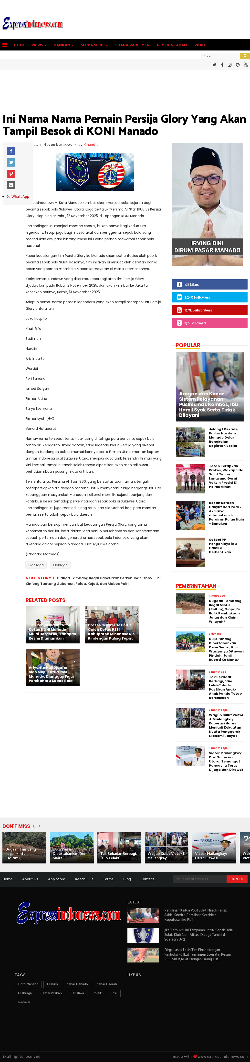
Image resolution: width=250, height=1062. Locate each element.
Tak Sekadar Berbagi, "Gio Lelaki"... (118, 856)
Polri (113, 993)
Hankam (62, 45)
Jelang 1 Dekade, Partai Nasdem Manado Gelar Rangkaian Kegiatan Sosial (224, 437)
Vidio (199, 45)
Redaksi (24, 1002)
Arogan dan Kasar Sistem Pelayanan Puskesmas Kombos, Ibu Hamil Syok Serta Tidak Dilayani (208, 404)
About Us (30, 879)
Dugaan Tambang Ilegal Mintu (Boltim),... (20, 854)
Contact (147, 879)
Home (19, 45)
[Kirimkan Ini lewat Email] (11, 185)
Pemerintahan (172, 45)
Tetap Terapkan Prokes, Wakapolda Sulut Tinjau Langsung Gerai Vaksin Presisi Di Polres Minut (226, 476)
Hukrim (52, 984)
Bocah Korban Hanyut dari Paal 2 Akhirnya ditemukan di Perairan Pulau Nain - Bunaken (226, 513)
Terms (108, 879)
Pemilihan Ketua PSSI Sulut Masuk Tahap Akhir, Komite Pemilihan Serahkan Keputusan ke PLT (195, 915)
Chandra (91, 144)
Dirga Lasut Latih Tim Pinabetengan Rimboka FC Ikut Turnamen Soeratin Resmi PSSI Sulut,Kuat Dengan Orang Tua (197, 954)
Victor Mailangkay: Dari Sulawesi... (211, 856)
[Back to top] (238, 1050)
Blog (127, 879)
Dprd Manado (28, 984)
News (37, 45)
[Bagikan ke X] (11, 162)
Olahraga (60, 565)
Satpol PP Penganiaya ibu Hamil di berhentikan (223, 546)
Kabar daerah (106, 984)
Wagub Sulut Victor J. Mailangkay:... (166, 856)
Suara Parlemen (132, 45)
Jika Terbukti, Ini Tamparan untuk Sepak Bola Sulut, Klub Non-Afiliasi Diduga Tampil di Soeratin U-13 (198, 934)
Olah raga (36, 565)
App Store (56, 879)
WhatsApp (19, 197)
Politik (97, 993)
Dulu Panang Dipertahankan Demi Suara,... (71, 854)
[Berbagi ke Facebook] (11, 151)
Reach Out (84, 879)
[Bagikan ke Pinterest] (11, 174)
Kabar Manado (77, 984)
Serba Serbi (93, 45)
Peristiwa (77, 993)
